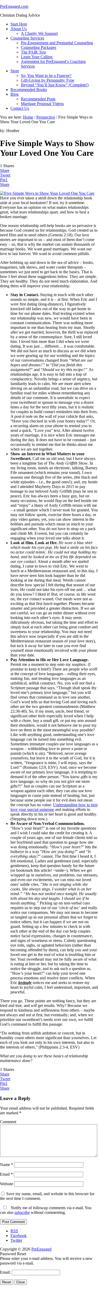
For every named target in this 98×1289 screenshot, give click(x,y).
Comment (8, 1121)
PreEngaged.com (14, 6)
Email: (6, 1272)
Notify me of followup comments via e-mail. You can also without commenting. (45, 1210)
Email (6, 1174)
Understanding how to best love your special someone (53, 807)
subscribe (22, 1212)
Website (6, 1184)
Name (6, 1164)
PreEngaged (41, 1249)
